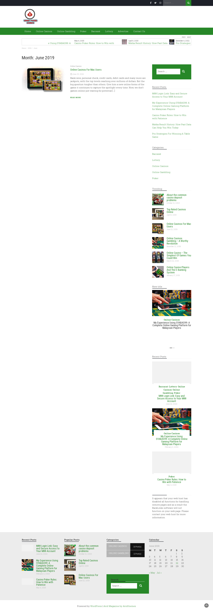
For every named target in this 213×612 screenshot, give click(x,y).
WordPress (96, 606)
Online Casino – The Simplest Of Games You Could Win (179, 255)
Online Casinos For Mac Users (86, 69)
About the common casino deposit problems (176, 197)
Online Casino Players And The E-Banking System (178, 270)
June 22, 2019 (78, 74)
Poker (83, 31)
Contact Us (139, 31)
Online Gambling (66, 31)
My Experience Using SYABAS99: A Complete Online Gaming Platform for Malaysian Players (171, 106)
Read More (75, 97)
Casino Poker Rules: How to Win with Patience (171, 481)
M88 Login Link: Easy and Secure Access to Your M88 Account (171, 398)
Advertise (123, 31)
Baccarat (95, 31)
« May (152, 572)
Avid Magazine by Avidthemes (119, 606)
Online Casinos (44, 31)
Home (27, 31)
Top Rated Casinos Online (176, 210)
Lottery (109, 31)
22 (177, 563)
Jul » (159, 572)
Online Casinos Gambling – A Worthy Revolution (177, 241)
